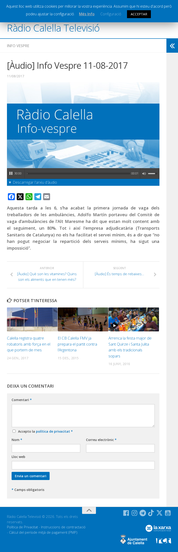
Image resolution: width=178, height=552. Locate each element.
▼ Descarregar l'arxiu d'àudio (32, 182)
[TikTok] (151, 513)
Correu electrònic (101, 440)
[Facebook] (126, 513)
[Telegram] (143, 513)
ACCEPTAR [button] (139, 14)
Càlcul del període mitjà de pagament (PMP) (43, 532)
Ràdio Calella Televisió (53, 27)
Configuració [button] (110, 13)
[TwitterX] (159, 513)
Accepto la (44, 431)
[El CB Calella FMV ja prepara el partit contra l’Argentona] (83, 319)
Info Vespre (18, 45)
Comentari (22, 400)
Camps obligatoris (28, 489)
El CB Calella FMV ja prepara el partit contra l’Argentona (77, 344)
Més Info (87, 13)
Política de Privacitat (22, 527)
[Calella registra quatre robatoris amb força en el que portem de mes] (32, 319)
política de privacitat (53, 431)
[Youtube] (168, 513)
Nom (17, 440)
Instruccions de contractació (63, 527)
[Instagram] (134, 513)
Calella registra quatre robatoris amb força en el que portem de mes (28, 344)
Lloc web (18, 456)
